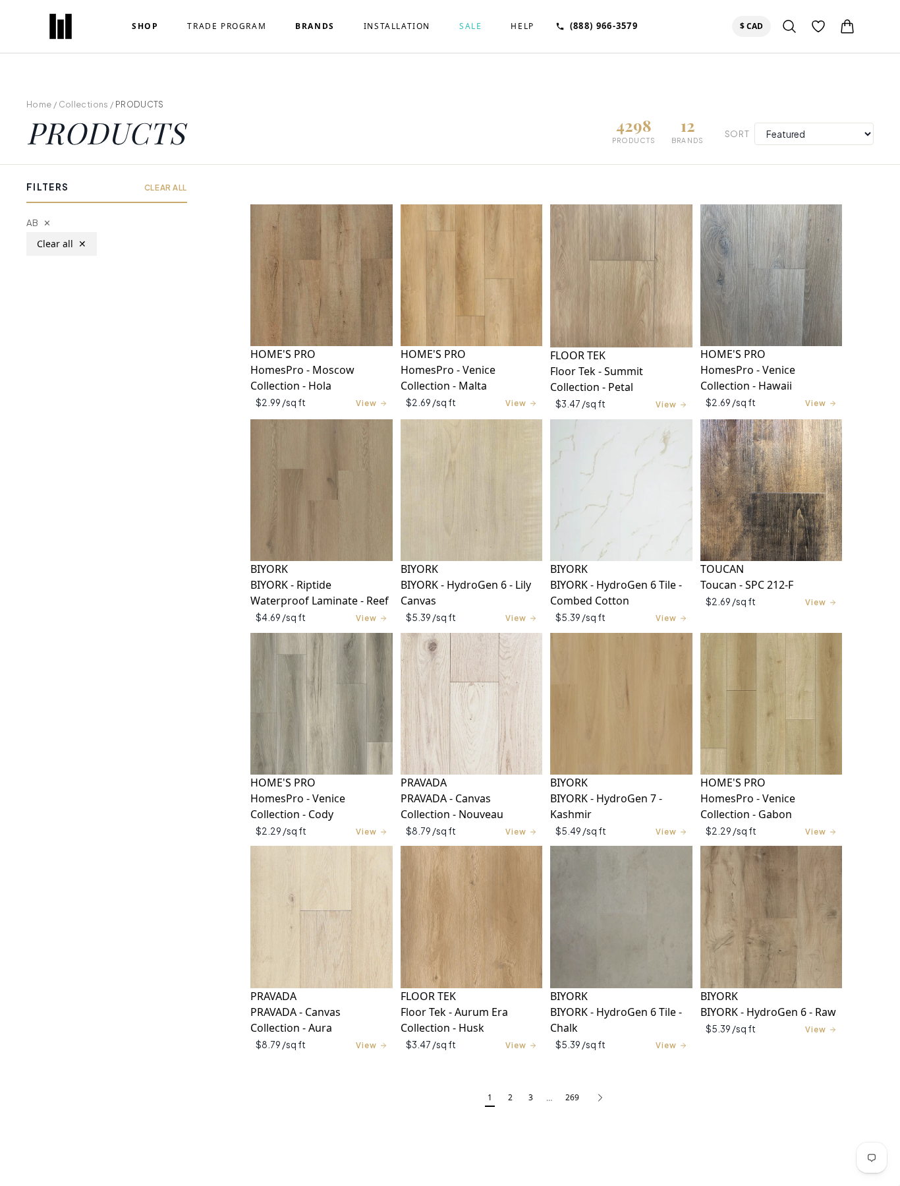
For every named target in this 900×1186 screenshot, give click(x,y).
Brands (315, 26)
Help (522, 26)
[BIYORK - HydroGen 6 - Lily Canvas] (472, 490)
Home (39, 104)
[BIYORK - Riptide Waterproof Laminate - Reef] (321, 490)
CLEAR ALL (165, 188)
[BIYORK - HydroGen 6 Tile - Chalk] (621, 917)
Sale (470, 26)
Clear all (61, 243)
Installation (397, 26)
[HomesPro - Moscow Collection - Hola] (321, 275)
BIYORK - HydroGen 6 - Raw (768, 1012)
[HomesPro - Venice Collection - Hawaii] (771, 275)
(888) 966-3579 (604, 26)
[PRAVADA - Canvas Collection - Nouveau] (472, 704)
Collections (84, 104)
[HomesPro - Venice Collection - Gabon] (771, 704)
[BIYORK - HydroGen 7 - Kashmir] (621, 704)
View (366, 403)
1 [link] (490, 1097)
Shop (145, 26)
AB (38, 222)
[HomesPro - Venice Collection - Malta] (472, 275)
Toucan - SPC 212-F (746, 585)
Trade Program (226, 26)
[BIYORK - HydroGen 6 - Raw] (771, 917)
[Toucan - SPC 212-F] (771, 490)
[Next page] (600, 1098)
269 (572, 1097)
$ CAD (754, 26)
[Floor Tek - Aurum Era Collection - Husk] (472, 917)
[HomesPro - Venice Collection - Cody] (321, 704)
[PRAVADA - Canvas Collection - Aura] (321, 917)
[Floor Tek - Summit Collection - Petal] (621, 275)
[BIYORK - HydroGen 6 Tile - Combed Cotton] (621, 490)
